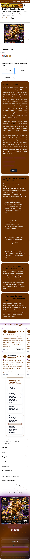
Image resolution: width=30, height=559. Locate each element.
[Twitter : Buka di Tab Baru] (13, 489)
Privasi (9, 492)
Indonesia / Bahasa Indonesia (9, 480)
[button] (20, 5)
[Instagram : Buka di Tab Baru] (17, 489)
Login (15, 554)
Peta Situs (20, 492)
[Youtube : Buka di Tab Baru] (20, 489)
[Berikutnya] (28, 33)
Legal (14, 492)
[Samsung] (5, 5)
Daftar (13, 170)
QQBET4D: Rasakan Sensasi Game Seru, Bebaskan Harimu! (14, 10)
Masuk (6, 170)
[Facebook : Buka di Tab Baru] (10, 489)
